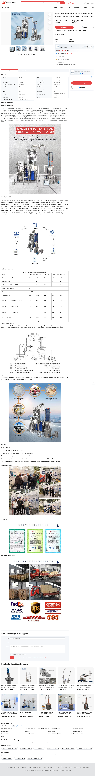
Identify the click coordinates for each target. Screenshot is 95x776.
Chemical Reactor (5, 733)
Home (2, 9)
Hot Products (13, 765)
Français (29, 767)
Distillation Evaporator (7, 758)
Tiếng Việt (79, 767)
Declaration (62, 770)
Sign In (57, 64)
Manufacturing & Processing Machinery (12, 9)
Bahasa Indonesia (86, 767)
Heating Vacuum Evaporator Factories (80, 755)
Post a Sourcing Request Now (40, 657)
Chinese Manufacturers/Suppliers (31, 765)
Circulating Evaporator (20, 758)
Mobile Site (78, 765)
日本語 (62, 767)
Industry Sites (56, 765)
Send (12, 657)
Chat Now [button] (85, 27)
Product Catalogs (21, 725)
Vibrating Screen (51, 731)
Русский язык (35, 767)
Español (19, 767)
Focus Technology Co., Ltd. (38, 770)
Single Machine (6, 755)
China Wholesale (42, 765)
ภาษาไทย (70, 767)
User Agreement (55, 770)
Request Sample (82, 30)
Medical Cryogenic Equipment (77, 728)
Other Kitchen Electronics (6, 728)
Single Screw (14, 755)
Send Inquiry (64, 27)
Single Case (36, 755)
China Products (20, 765)
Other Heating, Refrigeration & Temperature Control (35, 728)
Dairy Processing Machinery (77, 733)
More (2, 736)
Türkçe (74, 767)
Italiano (40, 767)
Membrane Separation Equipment (84, 748)
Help (69, 7)
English (15, 767)
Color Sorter (27, 731)
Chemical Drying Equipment (76, 731)
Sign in (92, 3)
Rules (93, 7)
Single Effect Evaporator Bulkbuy (35, 758)
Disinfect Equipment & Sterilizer (54, 728)
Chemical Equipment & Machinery (27, 9)
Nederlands (50, 767)
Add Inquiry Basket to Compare (27, 54)
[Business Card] (91, 77)
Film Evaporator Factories (63, 755)
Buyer (61, 7)
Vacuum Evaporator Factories (48, 755)
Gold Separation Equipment (53, 748)
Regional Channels (63, 765)
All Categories (6, 7)
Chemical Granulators (39, 748)
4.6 (76, 73)
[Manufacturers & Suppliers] (9, 2)
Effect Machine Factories (25, 755)
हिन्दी (66, 767)
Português (24, 767)
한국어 (59, 767)
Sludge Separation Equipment (68, 748)
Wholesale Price (49, 765)
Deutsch (45, 767)
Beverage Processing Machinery (54, 733)
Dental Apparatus (5, 731)
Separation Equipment (40, 9)
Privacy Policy (68, 770)
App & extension (76, 7)
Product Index (71, 765)
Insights (82, 765)
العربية (55, 767)
